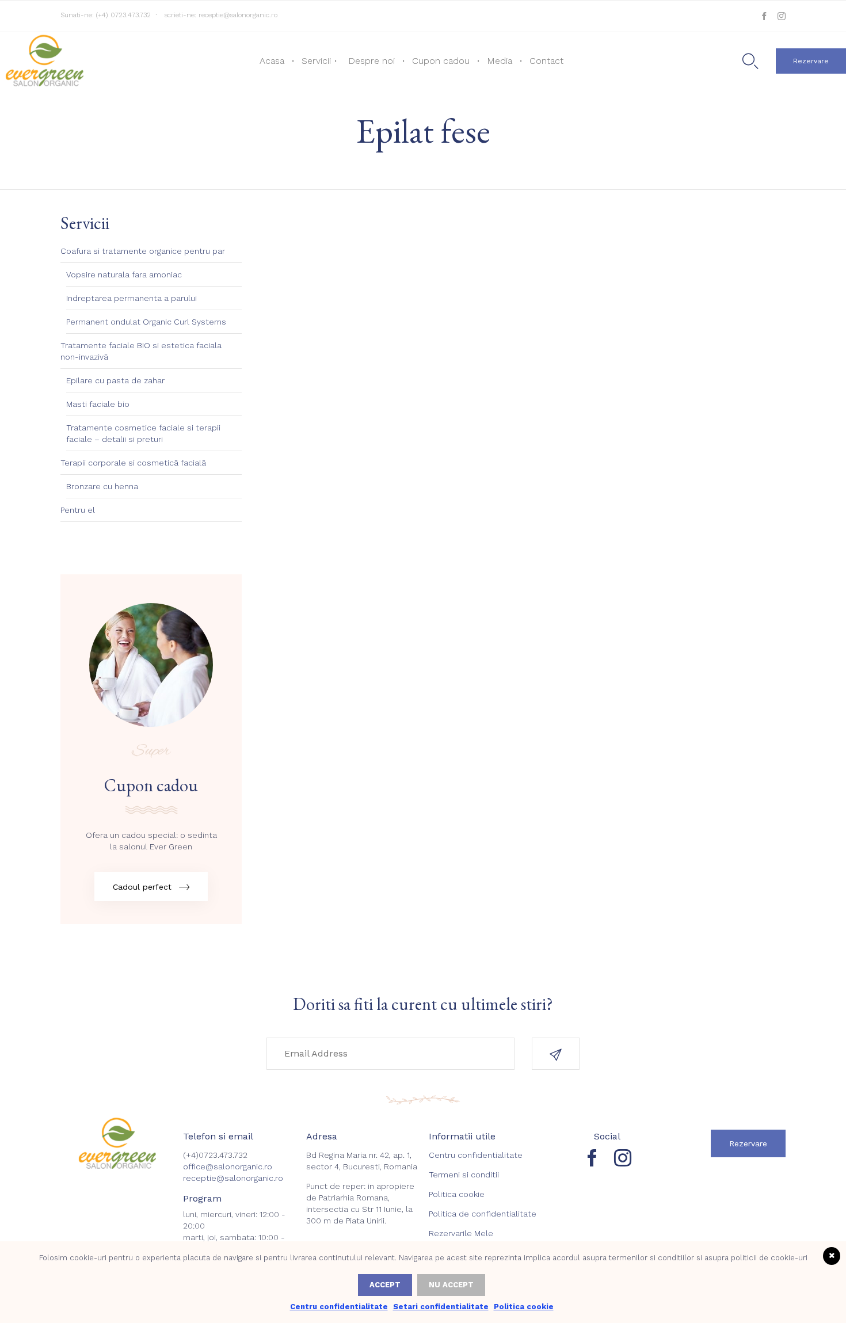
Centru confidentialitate (476, 1155)
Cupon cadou (441, 60)
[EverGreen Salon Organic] (43, 59)
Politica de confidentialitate (482, 1213)
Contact (546, 60)
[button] (811, 61)
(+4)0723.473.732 (215, 1155)
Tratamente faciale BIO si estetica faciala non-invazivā (141, 351)
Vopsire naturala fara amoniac (124, 274)
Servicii (316, 60)
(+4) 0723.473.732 (123, 15)
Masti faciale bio (97, 404)
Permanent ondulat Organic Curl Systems (146, 321)
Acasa (272, 60)
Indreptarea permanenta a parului (131, 298)
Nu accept (451, 1284)
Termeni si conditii (464, 1174)
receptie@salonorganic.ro (238, 15)
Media (499, 60)
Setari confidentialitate (441, 1306)
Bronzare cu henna (102, 486)
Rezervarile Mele (461, 1233)
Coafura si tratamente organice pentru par (142, 251)
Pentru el (77, 509)
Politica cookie (457, 1194)
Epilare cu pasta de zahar (115, 380)
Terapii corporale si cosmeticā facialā (133, 462)
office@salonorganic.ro (227, 1166)
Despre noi (371, 60)
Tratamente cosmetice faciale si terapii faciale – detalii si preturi (143, 433)
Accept (385, 1284)
